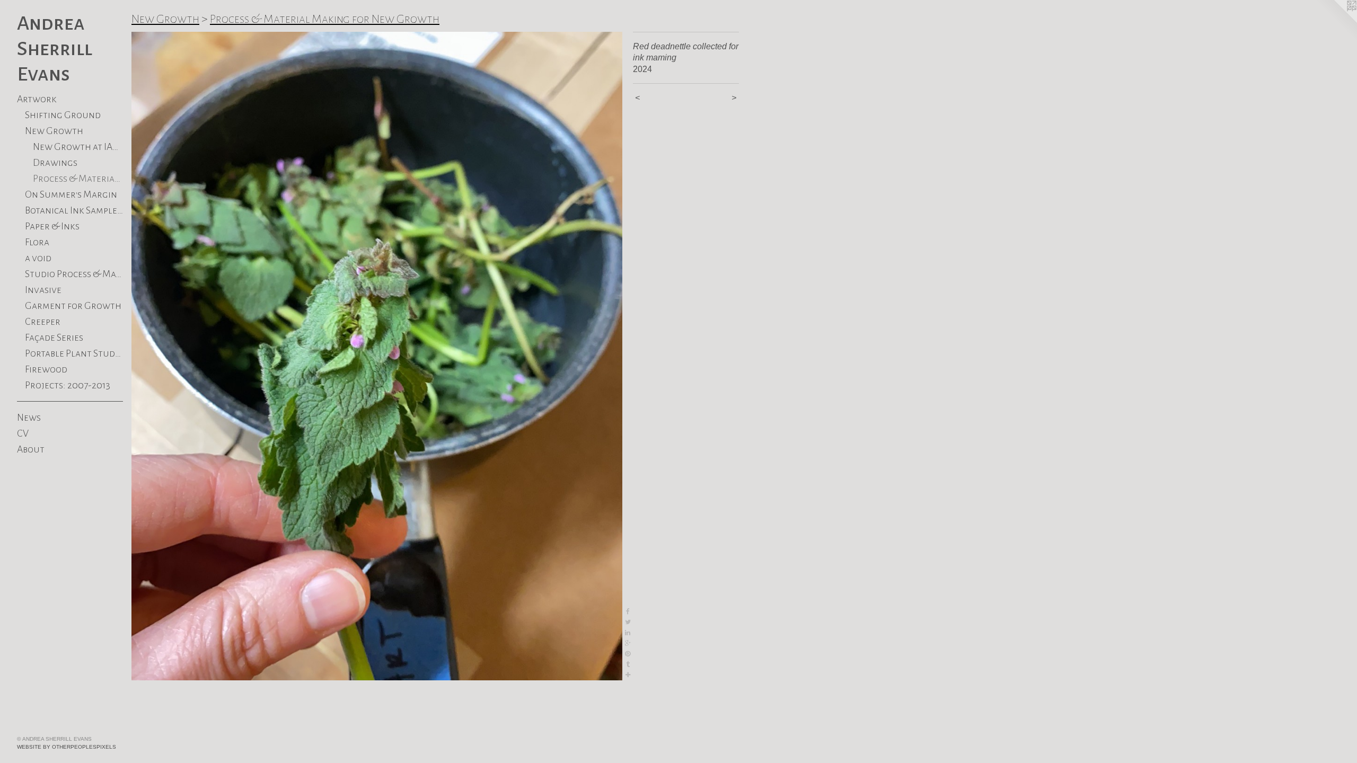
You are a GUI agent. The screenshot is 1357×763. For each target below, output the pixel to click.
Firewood (46, 369)
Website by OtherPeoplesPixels (66, 747)
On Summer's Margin (71, 194)
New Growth (54, 131)
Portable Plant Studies (74, 353)
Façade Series (54, 337)
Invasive (43, 290)
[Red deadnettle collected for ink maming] (376, 356)
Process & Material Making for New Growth (324, 19)
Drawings (55, 162)
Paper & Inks (52, 226)
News (29, 417)
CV (23, 433)
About (31, 449)
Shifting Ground (63, 115)
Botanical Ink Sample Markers (74, 210)
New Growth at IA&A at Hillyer (78, 146)
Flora (37, 242)
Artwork (37, 99)
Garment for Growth (73, 305)
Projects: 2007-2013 (67, 385)
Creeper (42, 321)
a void (38, 258)
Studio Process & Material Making (74, 274)
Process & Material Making (78, 178)
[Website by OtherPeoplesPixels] (1336, 21)
